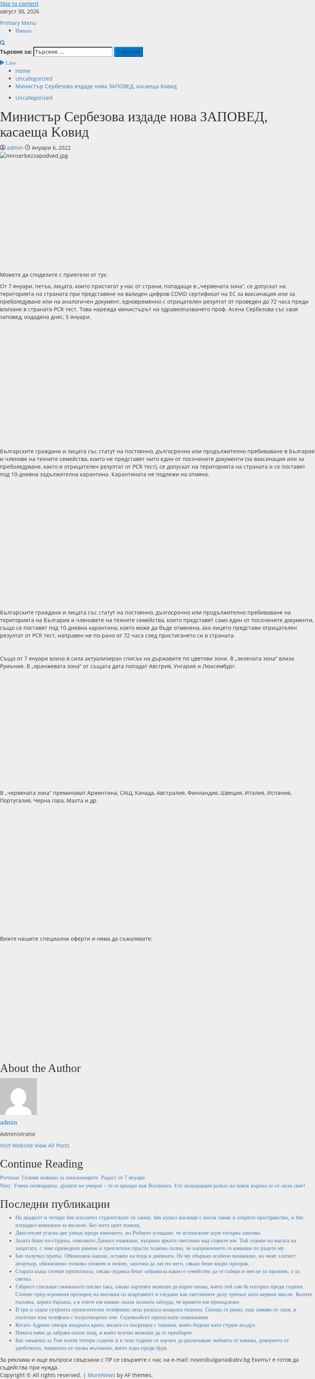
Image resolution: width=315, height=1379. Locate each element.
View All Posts (52, 1145)
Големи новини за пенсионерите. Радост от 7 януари (72, 1178)
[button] (18, 22)
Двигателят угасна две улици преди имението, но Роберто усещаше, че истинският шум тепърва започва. (138, 1233)
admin (16, 147)
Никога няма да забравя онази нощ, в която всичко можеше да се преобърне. (104, 1333)
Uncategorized (34, 97)
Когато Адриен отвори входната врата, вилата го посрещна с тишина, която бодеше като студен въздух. (136, 1325)
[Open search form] (2, 42)
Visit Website (17, 1145)
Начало (23, 31)
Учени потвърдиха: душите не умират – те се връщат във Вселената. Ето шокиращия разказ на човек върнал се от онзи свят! (152, 1186)
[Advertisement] (157, 213)
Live (10, 63)
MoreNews (101, 1375)
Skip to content (19, 3)
